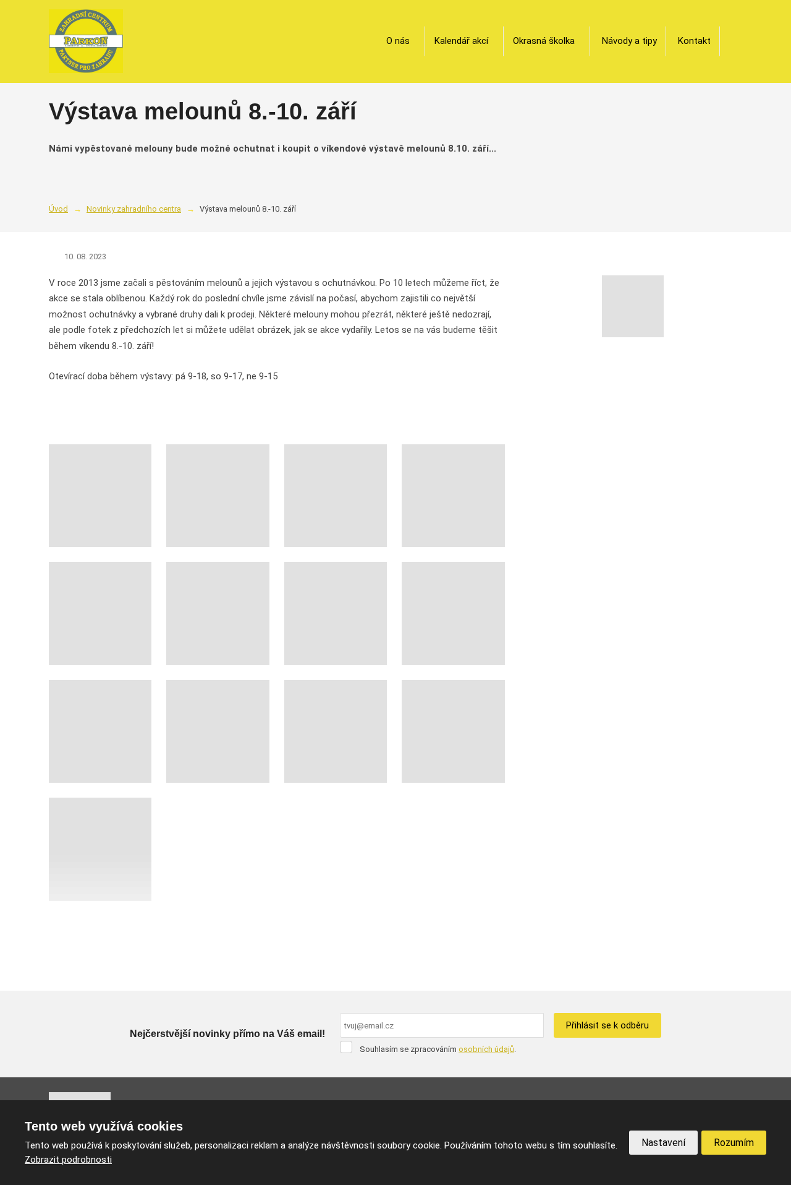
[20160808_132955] (217, 495)
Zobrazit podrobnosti (68, 1159)
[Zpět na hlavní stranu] (86, 41)
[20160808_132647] (100, 495)
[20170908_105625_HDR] (335, 613)
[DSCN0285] (100, 731)
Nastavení (663, 1142)
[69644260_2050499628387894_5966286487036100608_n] (100, 613)
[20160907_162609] (335, 495)
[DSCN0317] (335, 731)
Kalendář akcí (461, 40)
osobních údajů (486, 1049)
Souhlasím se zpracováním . (438, 1049)
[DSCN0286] (217, 731)
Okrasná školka (544, 40)
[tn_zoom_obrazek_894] (100, 849)
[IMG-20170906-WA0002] (453, 495)
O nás (398, 40)
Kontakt (694, 40)
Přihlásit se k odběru (607, 1025)
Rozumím (734, 1142)
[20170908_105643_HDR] (453, 613)
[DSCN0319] (453, 731)
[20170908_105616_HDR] (217, 613)
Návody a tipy (629, 40)
